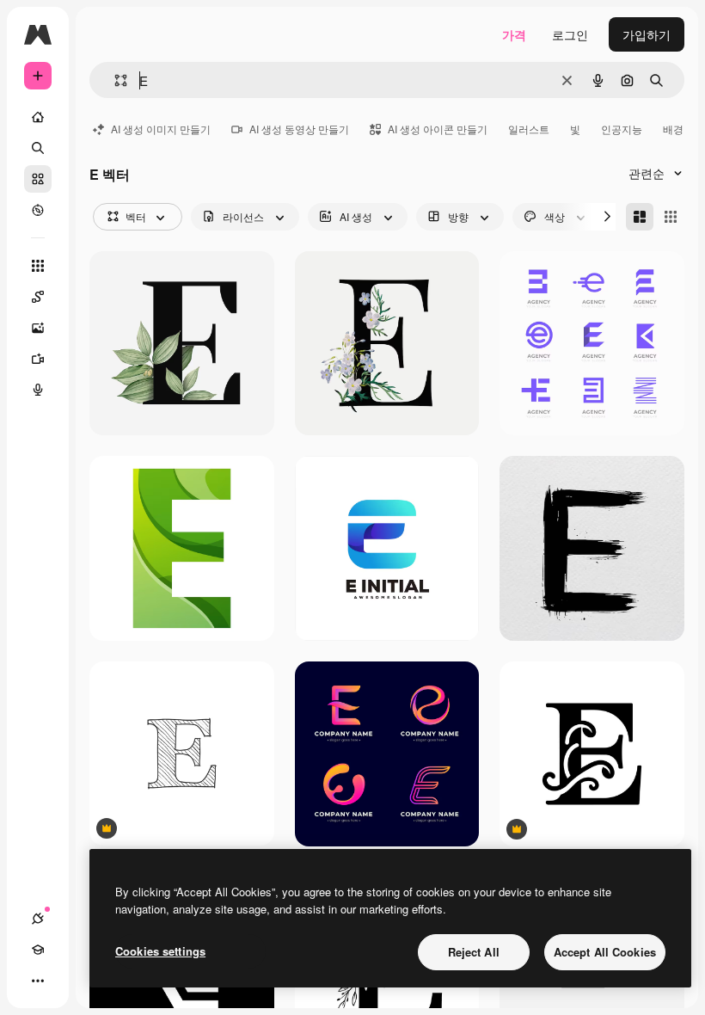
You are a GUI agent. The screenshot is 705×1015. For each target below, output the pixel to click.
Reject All (474, 952)
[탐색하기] (38, 210)
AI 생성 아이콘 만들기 (437, 128)
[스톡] (38, 179)
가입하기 (646, 34)
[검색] (38, 148)
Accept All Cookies (605, 952)
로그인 (570, 34)
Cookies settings (160, 951)
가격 (514, 34)
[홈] (38, 117)
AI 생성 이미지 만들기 (161, 128)
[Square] (670, 217)
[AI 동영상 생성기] (38, 358)
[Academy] (38, 949)
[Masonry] (639, 217)
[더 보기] (38, 980)
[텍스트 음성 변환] (38, 389)
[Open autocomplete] (114, 80)
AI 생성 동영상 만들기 (299, 128)
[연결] (38, 918)
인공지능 (621, 128)
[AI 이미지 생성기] (38, 327)
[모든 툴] (38, 266)
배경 (673, 128)
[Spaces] (38, 297)
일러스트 (528, 128)
